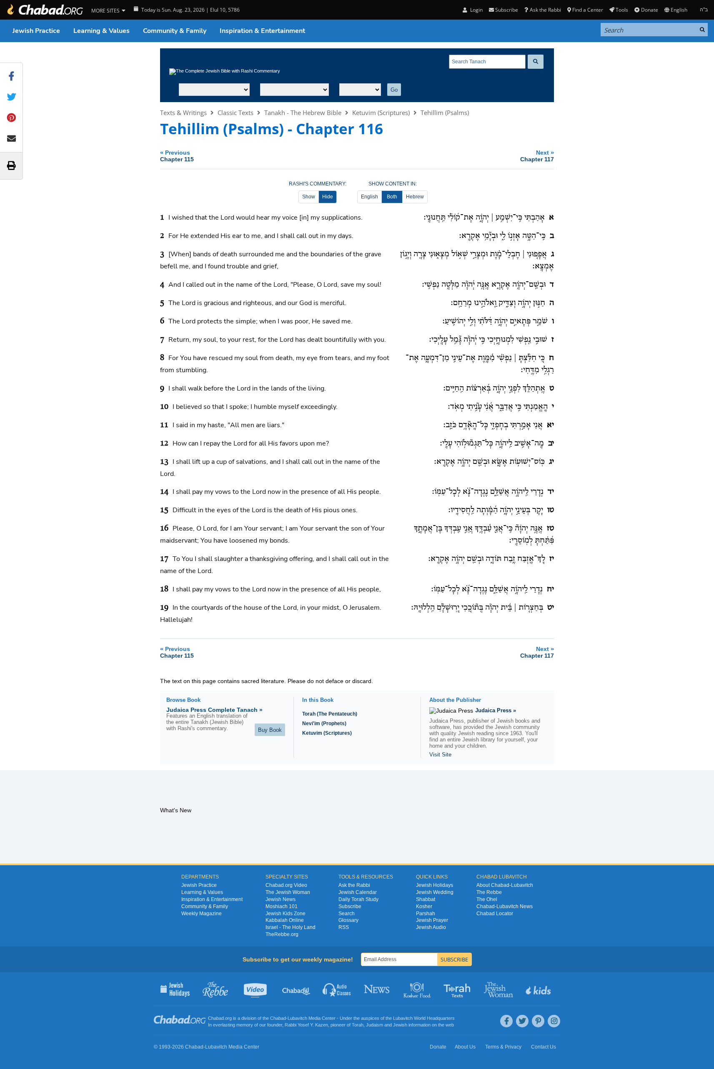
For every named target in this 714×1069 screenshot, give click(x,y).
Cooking (418, 989)
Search (346, 913)
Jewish (400, 1024)
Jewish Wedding (434, 892)
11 (164, 425)
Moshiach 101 (282, 906)
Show (308, 197)
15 (164, 510)
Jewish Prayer (432, 920)
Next (537, 156)
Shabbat (425, 899)
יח (550, 589)
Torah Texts (458, 989)
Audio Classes (337, 989)
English (369, 197)
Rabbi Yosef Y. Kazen (306, 1024)
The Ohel (486, 899)
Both (392, 197)
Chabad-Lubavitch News (504, 906)
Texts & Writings (183, 112)
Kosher (424, 906)
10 (164, 407)
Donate (649, 9)
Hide (327, 197)
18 (164, 589)
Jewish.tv (256, 989)
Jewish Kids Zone (286, 913)
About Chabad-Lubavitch (504, 885)
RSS (343, 927)
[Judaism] (44, 10)
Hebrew (415, 197)
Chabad (278, 1018)
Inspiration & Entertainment (262, 30)
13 (164, 462)
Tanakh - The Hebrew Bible (302, 112)
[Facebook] (506, 1021)
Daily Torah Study (358, 899)
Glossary (348, 920)
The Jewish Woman (288, 892)
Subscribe (349, 906)
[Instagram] (554, 1021)
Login (475, 9)
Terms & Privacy (503, 1047)
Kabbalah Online (285, 920)
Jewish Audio (431, 927)
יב (551, 443)
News (377, 989)
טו (550, 510)
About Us (465, 1047)
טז (550, 528)
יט (550, 607)
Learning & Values (101, 30)
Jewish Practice (36, 30)
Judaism (374, 1024)
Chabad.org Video (286, 885)
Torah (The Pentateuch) (329, 714)
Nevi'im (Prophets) (324, 723)
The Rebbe (489, 892)
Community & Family (174, 30)
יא (550, 425)
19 (164, 607)
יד (551, 492)
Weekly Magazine (201, 913)
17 (164, 559)
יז (551, 559)
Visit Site (440, 754)
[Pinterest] (538, 1021)
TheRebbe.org (282, 934)
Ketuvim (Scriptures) (381, 112)
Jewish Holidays (434, 885)
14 (164, 492)
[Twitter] (522, 1021)
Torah (357, 1024)
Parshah (425, 913)
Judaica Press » (495, 710)
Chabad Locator (494, 913)
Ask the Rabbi (545, 9)
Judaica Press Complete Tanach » (214, 709)
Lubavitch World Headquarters (424, 1018)
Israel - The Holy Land (291, 927)
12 (164, 443)
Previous (177, 156)
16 (164, 528)
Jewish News (281, 899)
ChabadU (296, 989)
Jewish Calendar (357, 892)
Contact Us (543, 1047)
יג (551, 462)
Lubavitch (297, 1018)
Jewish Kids (539, 989)
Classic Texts (235, 112)
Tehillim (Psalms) (445, 112)
